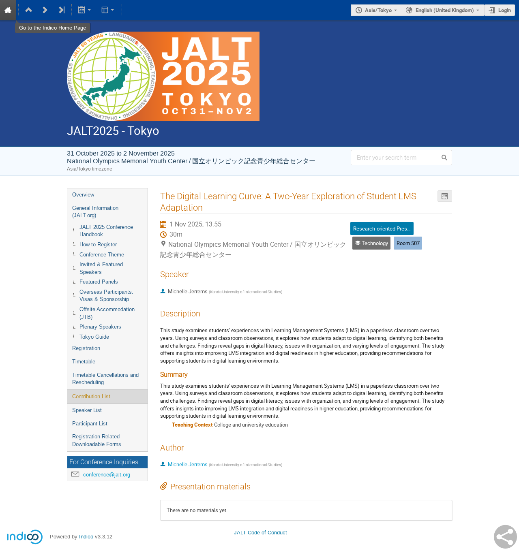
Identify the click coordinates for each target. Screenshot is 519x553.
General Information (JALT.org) (95, 212)
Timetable (83, 362)
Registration (86, 348)
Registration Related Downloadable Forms (96, 440)
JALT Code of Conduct (260, 532)
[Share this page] (505, 537)
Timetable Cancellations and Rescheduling (105, 379)
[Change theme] (108, 10)
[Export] (85, 10)
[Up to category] (29, 10)
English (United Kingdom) (445, 10)
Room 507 (408, 243)
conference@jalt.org (106, 474)
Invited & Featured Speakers (101, 268)
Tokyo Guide (94, 337)
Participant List (89, 424)
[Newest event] (61, 10)
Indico (86, 536)
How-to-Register (98, 244)
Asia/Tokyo (378, 10)
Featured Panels (98, 282)
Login (504, 10)
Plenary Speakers (100, 327)
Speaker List (87, 410)
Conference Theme (101, 255)
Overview (83, 195)
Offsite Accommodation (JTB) (107, 313)
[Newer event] (45, 10)
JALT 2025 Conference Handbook (106, 231)
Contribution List (91, 396)
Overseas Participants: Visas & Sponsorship (106, 296)
